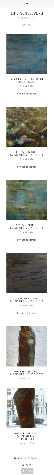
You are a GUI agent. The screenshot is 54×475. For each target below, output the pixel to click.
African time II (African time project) (26, 300)
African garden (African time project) (26, 153)
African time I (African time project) (26, 80)
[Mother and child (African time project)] (26, 346)
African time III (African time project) (26, 226)
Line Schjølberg (27, 13)
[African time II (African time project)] (26, 273)
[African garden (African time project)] (26, 127)
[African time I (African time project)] (26, 54)
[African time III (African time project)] (26, 200)
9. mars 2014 (27, 379)
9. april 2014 (27, 86)
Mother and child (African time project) (26, 373)
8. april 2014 (27, 305)
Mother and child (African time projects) (26, 436)
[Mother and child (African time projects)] (26, 408)
